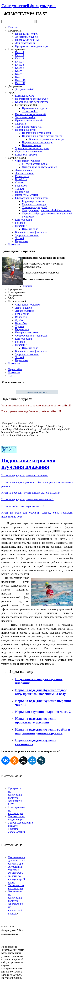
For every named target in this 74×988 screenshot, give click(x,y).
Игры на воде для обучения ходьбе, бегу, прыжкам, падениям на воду (41, 692)
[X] (23, 760)
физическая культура (37, 392)
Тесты (11, 375)
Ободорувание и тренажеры (31, 197)
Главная (13, 27)
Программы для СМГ (27, 39)
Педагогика (22, 191)
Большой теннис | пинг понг (32, 232)
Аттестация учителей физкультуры (15, 869)
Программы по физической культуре (15, 793)
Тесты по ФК (30, 111)
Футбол (19, 182)
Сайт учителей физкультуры (28, 5)
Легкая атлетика (24, 173)
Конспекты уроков (26, 154)
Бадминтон (21, 241)
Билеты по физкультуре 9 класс (16, 879)
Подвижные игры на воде (37, 142)
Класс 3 (19, 58)
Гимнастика (22, 176)
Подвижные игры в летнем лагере (42, 136)
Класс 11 (20, 83)
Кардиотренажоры (33, 201)
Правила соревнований (29, 120)
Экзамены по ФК (25, 117)
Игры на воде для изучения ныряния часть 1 (27, 499)
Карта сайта (15, 369)
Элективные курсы (26, 36)
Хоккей (19, 238)
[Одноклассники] (14, 760)
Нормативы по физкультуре (31, 98)
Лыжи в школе (23, 170)
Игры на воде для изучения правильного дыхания (30, 492)
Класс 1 (19, 52)
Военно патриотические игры (46, 139)
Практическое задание (35, 108)
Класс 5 (19, 64)
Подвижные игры (25, 129)
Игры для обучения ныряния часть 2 (22, 506)
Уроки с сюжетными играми (32, 148)
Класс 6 (19, 67)
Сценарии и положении (29, 151)
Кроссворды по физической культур (15, 908)
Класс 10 (20, 80)
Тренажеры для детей (34, 207)
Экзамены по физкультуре (16, 887)
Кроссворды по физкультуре (31, 101)
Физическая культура (27, 160)
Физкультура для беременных (39, 166)
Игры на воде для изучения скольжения (24, 475)
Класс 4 (19, 61)
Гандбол (20, 222)
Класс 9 (19, 77)
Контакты (14, 244)
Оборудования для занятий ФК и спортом (46, 210)
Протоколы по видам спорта (16, 818)
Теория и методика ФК (28, 126)
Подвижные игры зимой (36, 132)
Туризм (19, 188)
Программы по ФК (26, 33)
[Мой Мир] (32, 760)
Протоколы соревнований (30, 114)
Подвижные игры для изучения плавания (28, 463)
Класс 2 (19, 55)
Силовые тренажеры (34, 204)
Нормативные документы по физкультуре (16, 860)
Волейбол (21, 179)
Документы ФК (24, 89)
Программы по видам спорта (32, 46)
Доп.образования (25, 43)
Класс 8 (19, 74)
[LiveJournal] (41, 760)
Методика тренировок (35, 163)
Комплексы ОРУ (25, 95)
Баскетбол (21, 185)
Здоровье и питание (27, 235)
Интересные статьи (26, 194)
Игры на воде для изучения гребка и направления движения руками (42, 731)
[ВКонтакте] (5, 760)
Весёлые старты (31, 145)
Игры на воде (30, 228)
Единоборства (23, 219)
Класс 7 (19, 70)
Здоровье (20, 123)
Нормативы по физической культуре (15, 896)
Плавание (21, 225)
